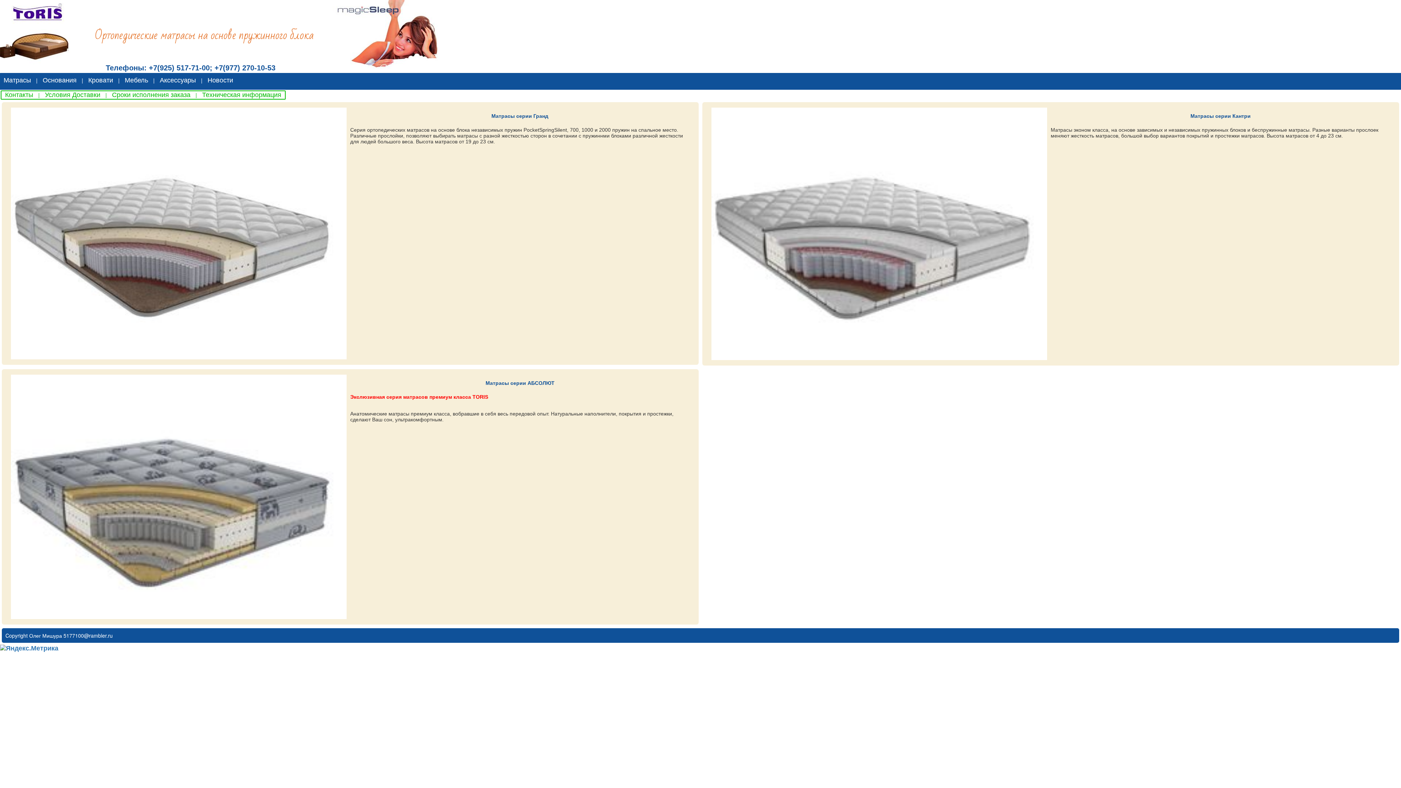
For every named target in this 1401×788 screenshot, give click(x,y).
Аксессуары (178, 80)
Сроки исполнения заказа (151, 94)
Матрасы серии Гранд (519, 116)
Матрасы (17, 80)
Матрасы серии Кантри (1220, 116)
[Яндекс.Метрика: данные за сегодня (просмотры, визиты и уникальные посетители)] (29, 648)
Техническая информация (241, 94)
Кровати (100, 80)
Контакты (19, 94)
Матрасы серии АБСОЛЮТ (520, 383)
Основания (60, 80)
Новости (220, 80)
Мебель (136, 80)
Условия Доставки (72, 94)
